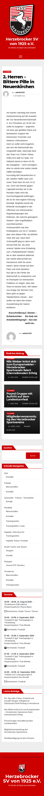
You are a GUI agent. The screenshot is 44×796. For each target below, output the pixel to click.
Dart (6, 473)
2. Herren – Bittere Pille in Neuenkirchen (18, 81)
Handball (8, 508)
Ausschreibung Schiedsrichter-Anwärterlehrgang (15, 316)
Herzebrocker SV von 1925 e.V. (22, 41)
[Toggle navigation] (20, 56)
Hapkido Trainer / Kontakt (17, 541)
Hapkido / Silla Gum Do (14, 532)
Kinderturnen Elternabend (16, 604)
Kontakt (9, 502)
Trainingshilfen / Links (15, 526)
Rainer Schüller (30, 377)
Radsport (8, 562)
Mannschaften (12, 487)
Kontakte (10, 477)
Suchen (8, 448)
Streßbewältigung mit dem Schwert (19, 738)
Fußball (7, 483)
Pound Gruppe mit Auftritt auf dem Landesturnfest (19, 396)
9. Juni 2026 (13, 377)
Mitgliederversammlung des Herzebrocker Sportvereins (21, 419)
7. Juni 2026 (13, 403)
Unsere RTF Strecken (15, 565)
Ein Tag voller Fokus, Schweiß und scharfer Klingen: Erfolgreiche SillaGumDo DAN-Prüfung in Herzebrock (21, 700)
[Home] (3, 56)
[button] (36, 56)
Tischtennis (9, 571)
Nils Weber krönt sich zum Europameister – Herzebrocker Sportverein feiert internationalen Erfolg (21, 367)
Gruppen (9, 551)
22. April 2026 (14, 426)
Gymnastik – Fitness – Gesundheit (18, 498)
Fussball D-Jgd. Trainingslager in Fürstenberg (19, 621)
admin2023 (20, 92)
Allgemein (7, 71)
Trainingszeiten (12, 521)
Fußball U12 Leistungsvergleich (18, 675)
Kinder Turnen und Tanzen (15, 547)
